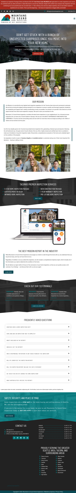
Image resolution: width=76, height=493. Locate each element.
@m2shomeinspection (13, 485)
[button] (53, 19)
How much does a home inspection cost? (19, 327)
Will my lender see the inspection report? (20, 360)
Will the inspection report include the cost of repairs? (24, 367)
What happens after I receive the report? (19, 380)
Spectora (52, 491)
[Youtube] (7, 11)
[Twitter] (4, 11)
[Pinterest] (10, 11)
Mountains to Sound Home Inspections (33, 491)
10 (45, 302)
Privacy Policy (59, 491)
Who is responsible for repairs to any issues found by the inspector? (28, 354)
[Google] (13, 11)
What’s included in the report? (16, 340)
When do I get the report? (15, 347)
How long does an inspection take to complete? (21, 333)
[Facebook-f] (1, 11)
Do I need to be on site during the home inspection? (22, 374)
